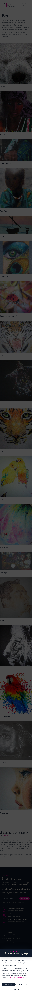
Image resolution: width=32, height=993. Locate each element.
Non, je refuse (23, 984)
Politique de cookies (14, 977)
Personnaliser (16, 989)
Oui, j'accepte (8, 984)
